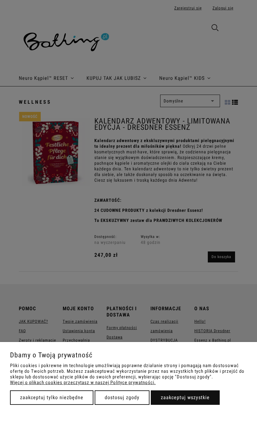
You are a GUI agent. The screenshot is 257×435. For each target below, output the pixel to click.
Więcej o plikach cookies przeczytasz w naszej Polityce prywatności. (83, 382)
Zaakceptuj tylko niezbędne (51, 397)
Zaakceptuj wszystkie (185, 397)
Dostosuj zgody (122, 397)
